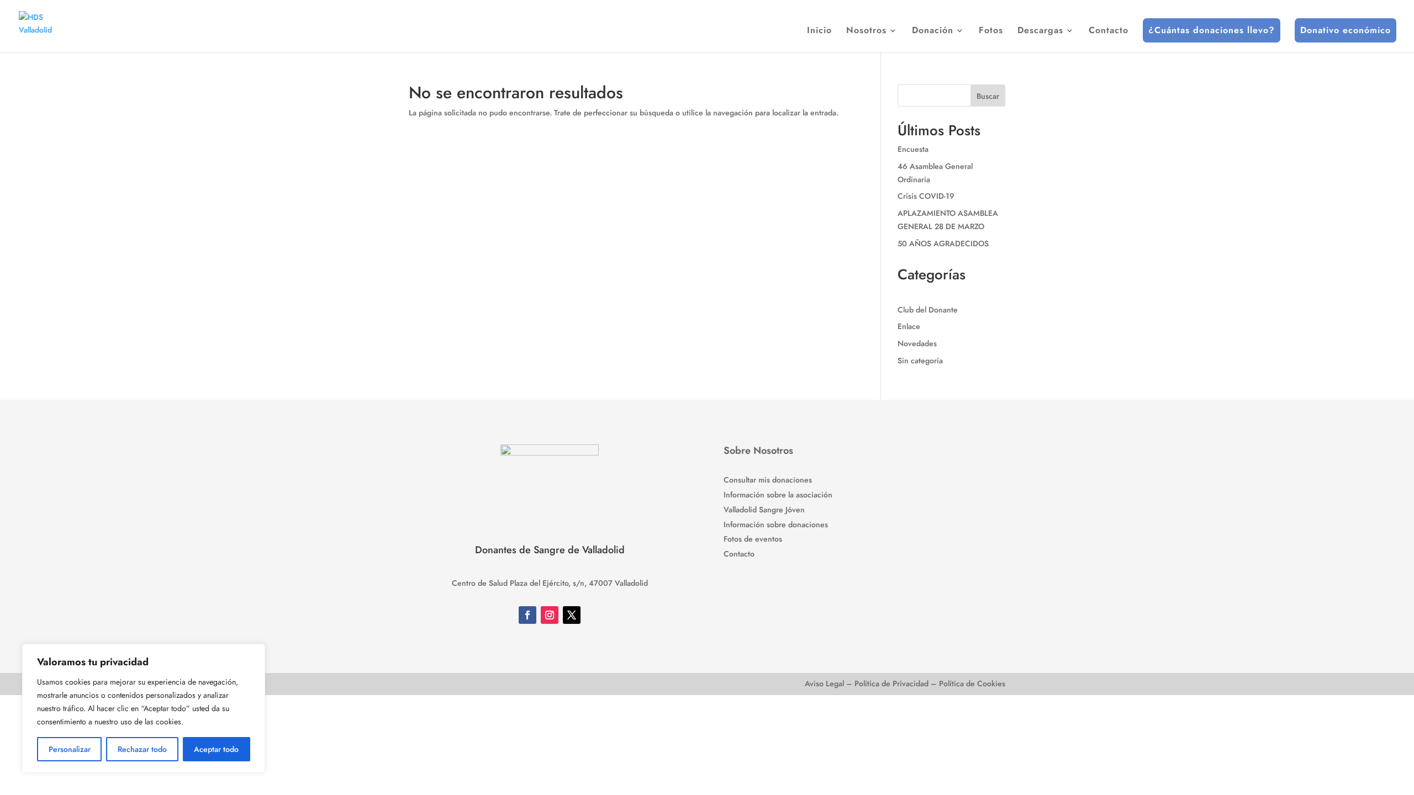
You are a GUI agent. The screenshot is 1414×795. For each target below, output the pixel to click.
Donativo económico (1345, 30)
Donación (932, 31)
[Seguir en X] (572, 615)
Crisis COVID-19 (926, 196)
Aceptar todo (216, 749)
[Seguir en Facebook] (527, 615)
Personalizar (70, 749)
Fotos (991, 31)
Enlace (909, 326)
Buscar (988, 96)
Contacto (1108, 31)
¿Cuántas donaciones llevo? (1211, 30)
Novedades (917, 343)
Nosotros (866, 31)
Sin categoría (920, 360)
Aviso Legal (824, 683)
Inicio (819, 31)
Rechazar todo (142, 749)
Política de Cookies (972, 683)
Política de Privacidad (891, 683)
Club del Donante (928, 309)
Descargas (1040, 31)
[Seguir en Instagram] (549, 615)
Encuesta (913, 149)
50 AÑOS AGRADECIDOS (943, 243)
